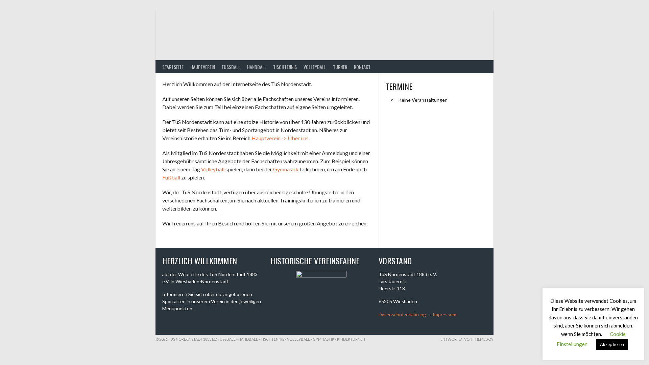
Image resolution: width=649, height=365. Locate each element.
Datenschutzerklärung (402, 314)
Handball (256, 66)
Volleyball (315, 66)
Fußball (171, 177)
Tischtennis (285, 66)
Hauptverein (202, 66)
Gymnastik (285, 169)
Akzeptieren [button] (612, 344)
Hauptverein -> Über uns (280, 138)
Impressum (444, 314)
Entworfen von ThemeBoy (467, 339)
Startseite (173, 66)
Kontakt (362, 66)
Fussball (231, 66)
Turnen (340, 66)
